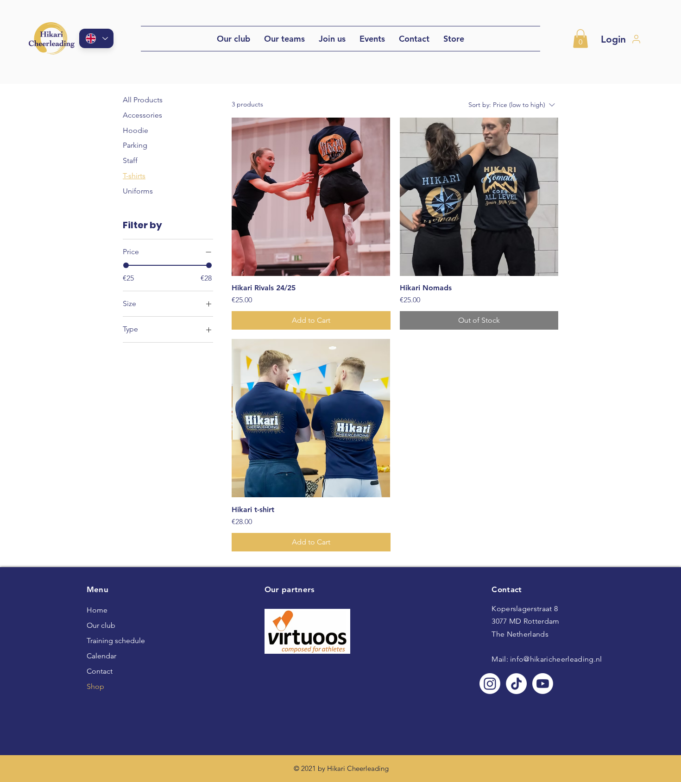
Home (97, 610)
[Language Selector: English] (96, 38)
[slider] (126, 265)
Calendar (101, 655)
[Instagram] (489, 683)
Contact (100, 671)
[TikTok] (516, 683)
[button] (284, 38)
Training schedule (108, 640)
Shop (95, 686)
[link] (580, 38)
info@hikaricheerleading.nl (556, 659)
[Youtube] (542, 683)
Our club (101, 625)
